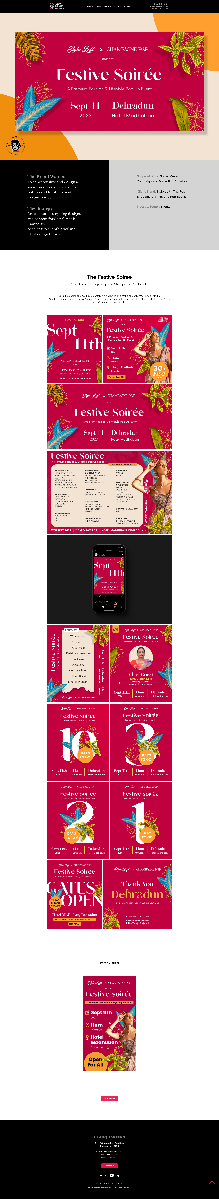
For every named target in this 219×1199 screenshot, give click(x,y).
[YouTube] (112, 1175)
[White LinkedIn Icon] (117, 1175)
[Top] (212, 1182)
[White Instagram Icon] (106, 1175)
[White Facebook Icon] (101, 1175)
